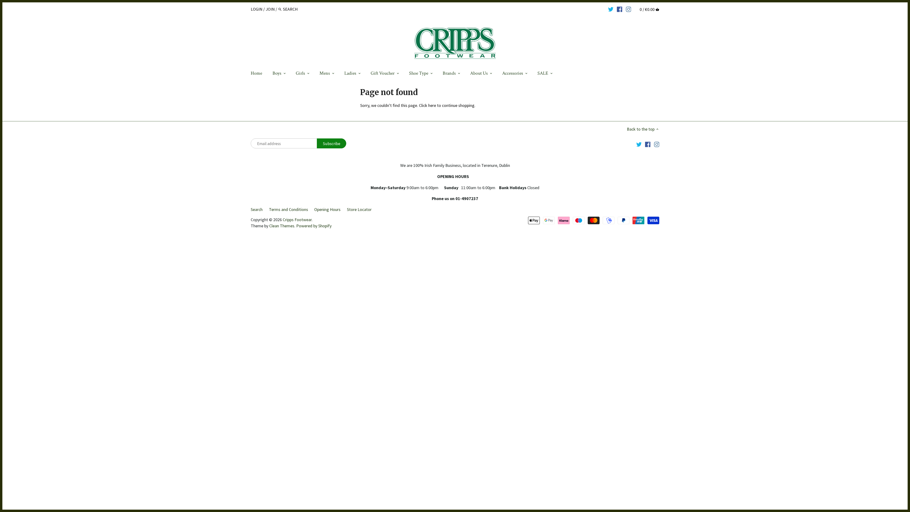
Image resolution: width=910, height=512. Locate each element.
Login (256, 9)
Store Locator (359, 209)
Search (257, 209)
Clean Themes (281, 226)
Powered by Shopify (314, 226)
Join (270, 9)
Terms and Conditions (288, 209)
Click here (427, 105)
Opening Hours (327, 209)
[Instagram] (628, 9)
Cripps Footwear (297, 219)
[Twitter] (611, 9)
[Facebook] (619, 9)
